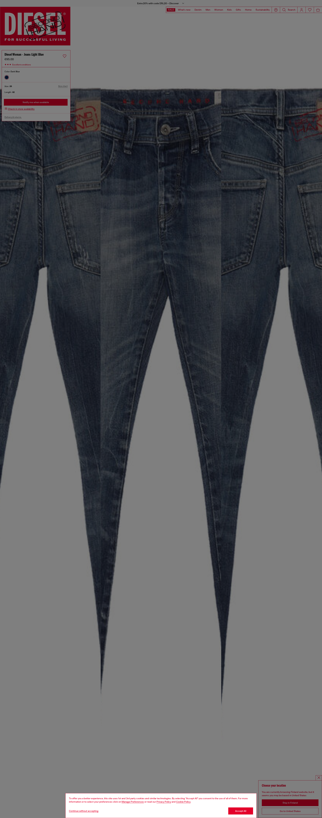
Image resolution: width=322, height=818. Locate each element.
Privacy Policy (163, 801)
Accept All (240, 811)
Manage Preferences (133, 801)
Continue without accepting (83, 811)
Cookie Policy (183, 801)
